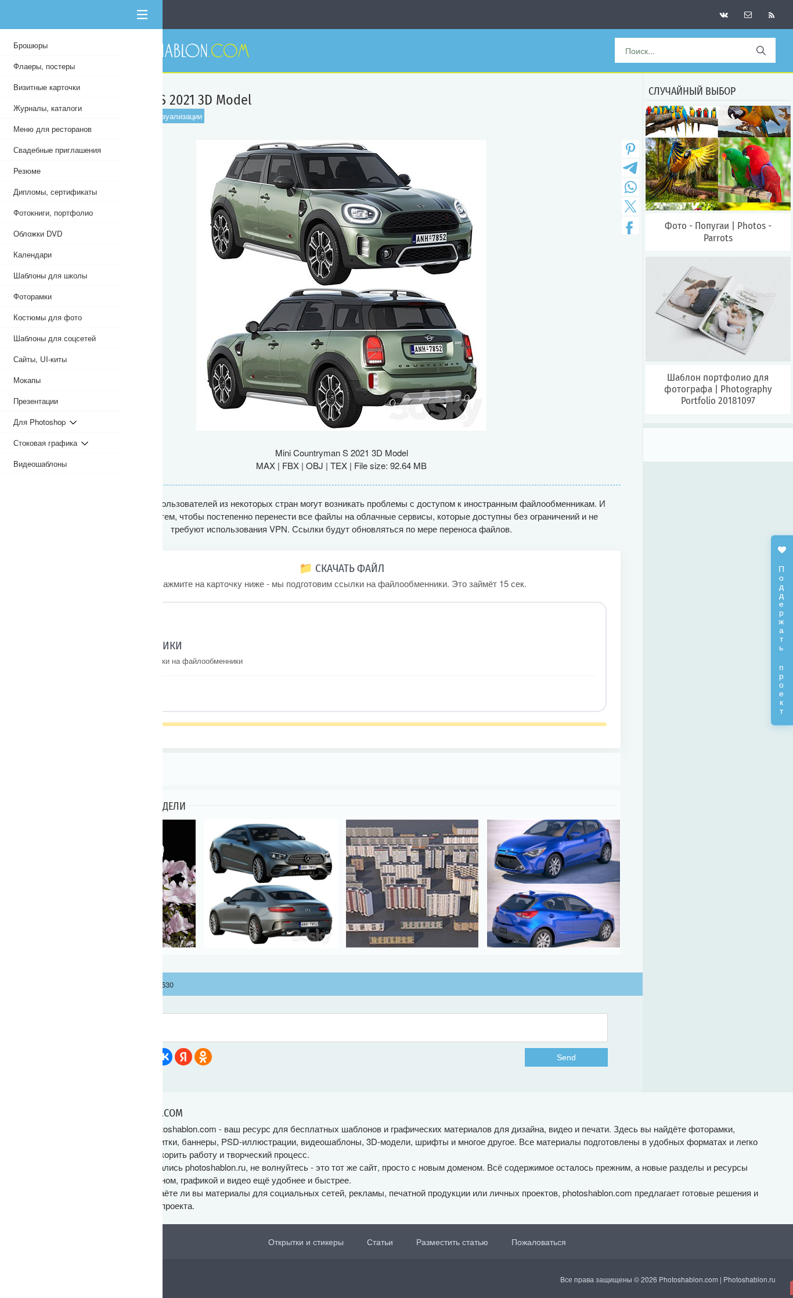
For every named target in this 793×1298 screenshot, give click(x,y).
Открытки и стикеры (306, 1241)
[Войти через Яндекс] (183, 1056)
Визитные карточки (46, 86)
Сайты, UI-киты (40, 358)
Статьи (380, 1241)
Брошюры (30, 45)
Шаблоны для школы (50, 275)
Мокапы (27, 379)
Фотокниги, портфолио (53, 212)
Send (566, 1057)
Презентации (35, 400)
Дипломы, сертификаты (55, 191)
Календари (32, 254)
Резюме (27, 170)
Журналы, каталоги (47, 107)
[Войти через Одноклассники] (203, 1056)
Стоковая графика (47, 442)
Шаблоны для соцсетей (54, 338)
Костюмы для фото (47, 317)
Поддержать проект (782, 633)
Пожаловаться (538, 1241)
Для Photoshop (41, 421)
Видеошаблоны (40, 463)
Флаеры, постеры (44, 65)
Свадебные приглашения (57, 149)
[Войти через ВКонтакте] (163, 1056)
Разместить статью (452, 1241)
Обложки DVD (38, 233)
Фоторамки (32, 296)
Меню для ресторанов (52, 128)
